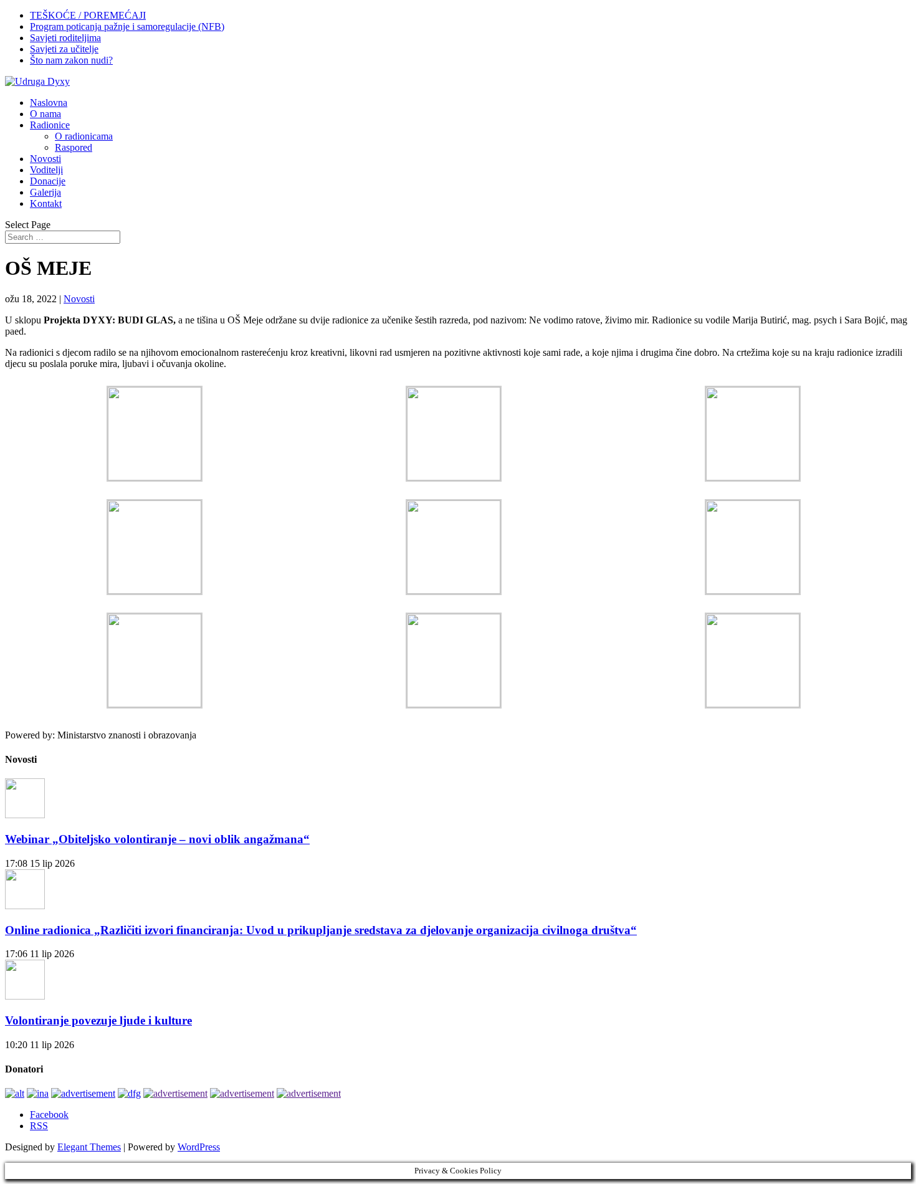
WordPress (199, 1147)
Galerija (45, 192)
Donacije (47, 181)
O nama (45, 113)
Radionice (50, 125)
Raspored (73, 147)
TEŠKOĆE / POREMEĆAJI (88, 15)
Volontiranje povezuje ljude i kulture (98, 1020)
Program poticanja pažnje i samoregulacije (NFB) (127, 26)
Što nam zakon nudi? (71, 60)
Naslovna (48, 102)
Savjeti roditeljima (65, 37)
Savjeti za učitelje (64, 49)
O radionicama (84, 136)
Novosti (45, 158)
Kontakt (46, 203)
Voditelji (46, 170)
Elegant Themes (89, 1147)
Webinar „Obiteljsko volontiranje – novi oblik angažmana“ (157, 839)
